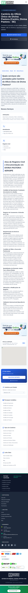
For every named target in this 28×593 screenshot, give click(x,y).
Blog (4, 460)
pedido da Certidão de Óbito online (16, 262)
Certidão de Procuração (8, 417)
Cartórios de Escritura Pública (9, 440)
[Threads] (15, 545)
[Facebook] (12, 545)
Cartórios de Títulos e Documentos (10, 442)
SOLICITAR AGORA (13, 590)
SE (14, 70)
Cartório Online (5, 70)
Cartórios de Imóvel (7, 433)
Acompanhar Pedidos (5, 514)
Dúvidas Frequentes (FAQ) (6, 516)
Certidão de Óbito (6, 410)
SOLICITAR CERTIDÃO (14, 377)
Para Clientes (3, 503)
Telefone (5, 526)
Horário (5, 536)
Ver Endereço (15, 39)
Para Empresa (4, 505)
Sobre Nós (3, 497)
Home (2, 512)
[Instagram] (9, 545)
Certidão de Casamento (8, 405)
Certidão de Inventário (7, 415)
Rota (24, 343)
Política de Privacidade (5, 499)
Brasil (11, 70)
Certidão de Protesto (7, 419)
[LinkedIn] (2, 545)
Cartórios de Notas (7, 435)
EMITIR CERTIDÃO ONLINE (15, 34)
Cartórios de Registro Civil (8, 430)
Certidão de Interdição (7, 412)
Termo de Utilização (5, 501)
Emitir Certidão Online (7, 455)
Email (4, 533)
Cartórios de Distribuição (8, 445)
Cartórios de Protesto (7, 437)
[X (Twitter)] (5, 545)
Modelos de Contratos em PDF (9, 465)
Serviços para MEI (7, 462)
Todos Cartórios (6, 458)
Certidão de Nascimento (8, 403)
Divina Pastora (20, 70)
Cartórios (3, 518)
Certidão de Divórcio (7, 407)
